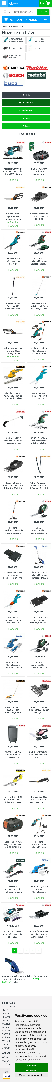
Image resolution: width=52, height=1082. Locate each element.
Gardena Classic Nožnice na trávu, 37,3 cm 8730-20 (39, 396)
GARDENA (6, 982)
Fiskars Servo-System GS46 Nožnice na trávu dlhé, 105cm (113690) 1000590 (13, 308)
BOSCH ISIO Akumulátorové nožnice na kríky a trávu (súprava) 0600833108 (39, 263)
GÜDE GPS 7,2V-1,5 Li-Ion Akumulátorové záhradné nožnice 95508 (39, 892)
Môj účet (7, 1061)
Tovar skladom (27, 133)
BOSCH (36, 979)
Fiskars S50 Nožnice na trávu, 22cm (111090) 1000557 (13, 351)
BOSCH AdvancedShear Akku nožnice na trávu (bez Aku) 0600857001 (39, 533)
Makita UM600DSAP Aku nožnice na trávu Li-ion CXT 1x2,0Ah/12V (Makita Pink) (39, 757)
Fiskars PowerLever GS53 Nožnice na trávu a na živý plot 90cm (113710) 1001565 (39, 488)
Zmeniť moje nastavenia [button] (31, 1075)
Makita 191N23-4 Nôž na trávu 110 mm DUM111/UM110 (39, 710)
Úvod (4, 27)
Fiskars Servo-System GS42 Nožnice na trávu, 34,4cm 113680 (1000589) (13, 219)
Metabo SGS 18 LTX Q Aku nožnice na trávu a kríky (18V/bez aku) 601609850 (13, 892)
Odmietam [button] (31, 1070)
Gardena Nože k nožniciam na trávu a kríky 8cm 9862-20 (13, 485)
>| (38, 950)
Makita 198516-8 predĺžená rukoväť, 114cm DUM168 (13, 440)
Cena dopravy (9, 1006)
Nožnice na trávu (18, 27)
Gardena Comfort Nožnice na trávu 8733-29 (13, 261)
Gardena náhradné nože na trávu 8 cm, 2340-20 (39, 216)
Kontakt (6, 1020)
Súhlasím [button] (31, 1065)
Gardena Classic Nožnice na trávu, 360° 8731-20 (13, 620)
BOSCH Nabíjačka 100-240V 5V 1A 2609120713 (13, 755)
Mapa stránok (9, 1041)
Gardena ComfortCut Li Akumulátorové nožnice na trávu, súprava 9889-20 (39, 847)
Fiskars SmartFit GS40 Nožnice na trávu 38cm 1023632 (39, 799)
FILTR (27, 95)
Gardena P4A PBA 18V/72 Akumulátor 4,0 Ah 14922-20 (13, 844)
